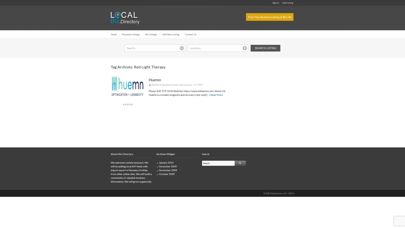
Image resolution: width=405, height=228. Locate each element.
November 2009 (168, 170)
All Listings (151, 34)
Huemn (155, 79)
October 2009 (166, 173)
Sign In (275, 2)
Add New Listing (170, 34)
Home (114, 34)
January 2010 (166, 162)
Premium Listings (131, 34)
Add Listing (287, 2)
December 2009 (168, 166)
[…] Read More (215, 94)
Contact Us (190, 34)
